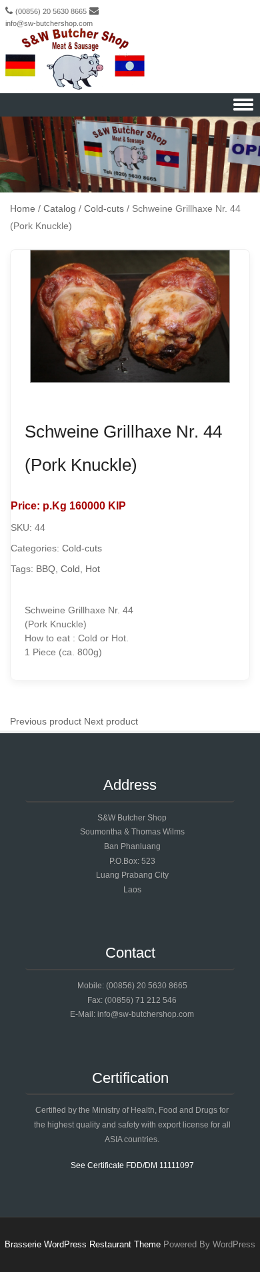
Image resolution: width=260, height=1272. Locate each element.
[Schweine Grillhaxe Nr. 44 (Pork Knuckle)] (130, 379)
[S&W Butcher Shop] (74, 60)
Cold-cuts (82, 548)
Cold (70, 568)
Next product (111, 721)
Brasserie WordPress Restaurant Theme (83, 1244)
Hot (92, 568)
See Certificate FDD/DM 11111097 (132, 1165)
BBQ (45, 568)
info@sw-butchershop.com (49, 23)
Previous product (45, 721)
